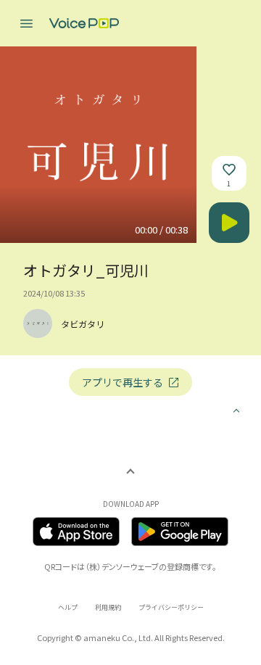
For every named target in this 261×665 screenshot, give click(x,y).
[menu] (26, 23)
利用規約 (108, 607)
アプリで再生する (122, 382)
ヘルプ (68, 607)
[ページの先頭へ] (130, 475)
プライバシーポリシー (171, 607)
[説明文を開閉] (236, 412)
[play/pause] (229, 222)
